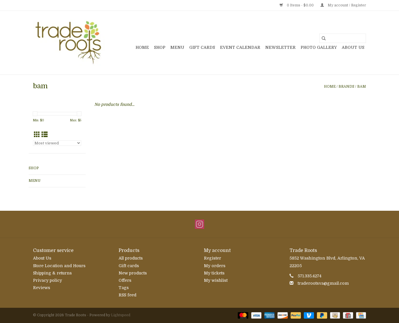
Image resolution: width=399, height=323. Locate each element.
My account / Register (346, 5)
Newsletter (280, 47)
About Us (353, 47)
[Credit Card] (360, 315)
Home (142, 47)
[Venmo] (308, 315)
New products (133, 273)
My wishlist (216, 280)
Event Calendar (240, 47)
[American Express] (268, 315)
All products (131, 258)
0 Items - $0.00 (300, 5)
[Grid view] (37, 134)
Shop (159, 47)
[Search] (323, 38)
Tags (124, 287)
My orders (214, 265)
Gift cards (202, 47)
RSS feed (127, 295)
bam (361, 86)
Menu (177, 47)
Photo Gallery (319, 47)
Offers (125, 280)
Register (212, 258)
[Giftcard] (347, 315)
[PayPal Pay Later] (321, 315)
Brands (346, 86)
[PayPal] (295, 315)
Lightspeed (120, 315)
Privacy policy (47, 280)
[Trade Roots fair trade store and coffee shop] (69, 43)
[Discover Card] (282, 315)
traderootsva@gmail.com (323, 283)
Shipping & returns (52, 273)
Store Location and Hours (59, 265)
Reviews (41, 287)
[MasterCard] (242, 315)
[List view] (44, 134)
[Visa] (255, 315)
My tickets (214, 273)
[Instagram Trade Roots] (199, 224)
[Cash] (334, 315)
